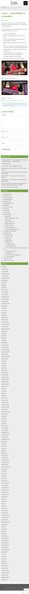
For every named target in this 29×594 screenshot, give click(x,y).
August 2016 (5, 524)
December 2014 (5, 570)
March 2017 (4, 508)
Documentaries (8, 222)
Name (5, 131)
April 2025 (4, 287)
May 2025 (4, 285)
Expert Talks (6, 194)
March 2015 (4, 563)
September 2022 (5, 356)
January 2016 (5, 540)
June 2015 (4, 556)
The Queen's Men (9, 246)
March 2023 (4, 342)
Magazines (6, 201)
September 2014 (5, 577)
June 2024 (4, 310)
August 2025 (5, 280)
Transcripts (6, 233)
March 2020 (4, 425)
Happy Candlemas (6, 163)
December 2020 (5, 404)
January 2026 (5, 271)
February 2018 (5, 483)
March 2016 (4, 536)
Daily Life (7, 220)
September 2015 (5, 549)
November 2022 (5, 352)
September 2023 (5, 329)
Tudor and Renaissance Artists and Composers (16, 247)
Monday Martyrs (7, 203)
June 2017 (4, 501)
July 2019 (4, 444)
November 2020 (5, 407)
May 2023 (4, 338)
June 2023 (4, 335)
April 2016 (4, 533)
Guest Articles (6, 199)
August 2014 (5, 579)
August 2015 (5, 552)
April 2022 (4, 368)
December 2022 (5, 349)
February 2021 (5, 400)
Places (5, 209)
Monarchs (7, 240)
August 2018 (5, 469)
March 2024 (4, 317)
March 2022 (4, 370)
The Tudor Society (11, 7)
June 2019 (4, 446)
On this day (18, 7)
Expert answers (9, 223)
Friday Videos (6, 197)
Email (5, 137)
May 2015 (4, 559)
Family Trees (8, 225)
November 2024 (5, 299)
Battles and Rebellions (10, 218)
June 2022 (4, 363)
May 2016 (4, 531)
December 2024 (5, 296)
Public (4, 210)
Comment (4, 114)
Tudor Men (7, 253)
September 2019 (5, 439)
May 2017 (4, 503)
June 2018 (4, 473)
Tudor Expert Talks (15, 589)
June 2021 (4, 391)
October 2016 (5, 519)
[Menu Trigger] (25, 3)
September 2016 (5, 522)
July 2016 (4, 526)
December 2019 (5, 432)
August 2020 (5, 414)
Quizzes (5, 212)
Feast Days (6, 196)
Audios (6, 216)
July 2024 (4, 308)
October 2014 (5, 575)
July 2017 (4, 499)
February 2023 (5, 345)
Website (3, 143)
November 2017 (5, 490)
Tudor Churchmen (9, 251)
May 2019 (4, 448)
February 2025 (5, 292)
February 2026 (5, 269)
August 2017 (5, 496)
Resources (5, 214)
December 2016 (5, 515)
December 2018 (5, 460)
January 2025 (5, 294)
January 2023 (5, 347)
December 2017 (5, 487)
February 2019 (5, 455)
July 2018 (4, 471)
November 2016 (5, 517)
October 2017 (5, 492)
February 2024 (5, 319)
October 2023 (5, 326)
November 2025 (5, 273)
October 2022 (5, 354)
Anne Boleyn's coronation (17, 100)
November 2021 (5, 379)
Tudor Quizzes (6, 589)
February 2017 (5, 510)
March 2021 (4, 398)
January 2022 (5, 375)
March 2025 (4, 289)
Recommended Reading (11, 229)
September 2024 (5, 303)
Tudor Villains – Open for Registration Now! (12, 166)
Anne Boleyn (8, 100)
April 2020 (4, 423)
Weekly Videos (23, 587)
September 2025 (5, 278)
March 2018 (4, 480)
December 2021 (5, 377)
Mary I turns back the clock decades (10, 187)
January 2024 (5, 322)
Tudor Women (8, 256)
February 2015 (5, 565)
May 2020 (4, 421)
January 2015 (5, 568)
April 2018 (4, 478)
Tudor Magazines (14, 587)
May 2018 (4, 476)
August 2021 (5, 386)
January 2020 (5, 430)
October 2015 (5, 547)
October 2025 (5, 276)
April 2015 (4, 561)
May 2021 (4, 393)
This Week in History (8, 231)
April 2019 (4, 450)
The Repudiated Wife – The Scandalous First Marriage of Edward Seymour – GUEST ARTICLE (14, 160)
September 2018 (5, 467)
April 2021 (4, 395)
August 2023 (5, 331)
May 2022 (4, 365)
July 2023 (4, 333)
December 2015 (5, 542)
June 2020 (4, 418)
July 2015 (4, 554)
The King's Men (9, 244)
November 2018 (5, 462)
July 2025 (4, 283)
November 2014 (5, 572)
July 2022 (4, 361)
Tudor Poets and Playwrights (12, 255)
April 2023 (4, 340)
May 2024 (4, 312)
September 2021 (5, 384)
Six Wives (7, 242)
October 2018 (5, 464)
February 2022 (5, 372)
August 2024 (5, 306)
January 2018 (5, 485)
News (4, 205)
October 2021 (5, 381)
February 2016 (5, 538)
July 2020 (4, 416)
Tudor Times (6, 258)
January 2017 (5, 513)
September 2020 (5, 411)
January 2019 (5, 457)
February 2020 (5, 427)
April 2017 (4, 506)
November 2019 (5, 434)
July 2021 (4, 388)
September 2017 (5, 494)
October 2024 (5, 301)
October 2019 (5, 437)
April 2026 (4, 266)
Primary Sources (9, 227)
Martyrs (7, 238)
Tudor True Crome (7, 260)
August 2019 (5, 441)
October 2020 (5, 409)
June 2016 (4, 529)
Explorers (7, 236)
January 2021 (5, 402)
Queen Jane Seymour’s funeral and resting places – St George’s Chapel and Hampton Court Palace (14, 184)
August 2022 (5, 358)
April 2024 (4, 315)
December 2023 (5, 324)
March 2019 (4, 453)
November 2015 (5, 545)
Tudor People (6, 234)
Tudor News (6, 587)
